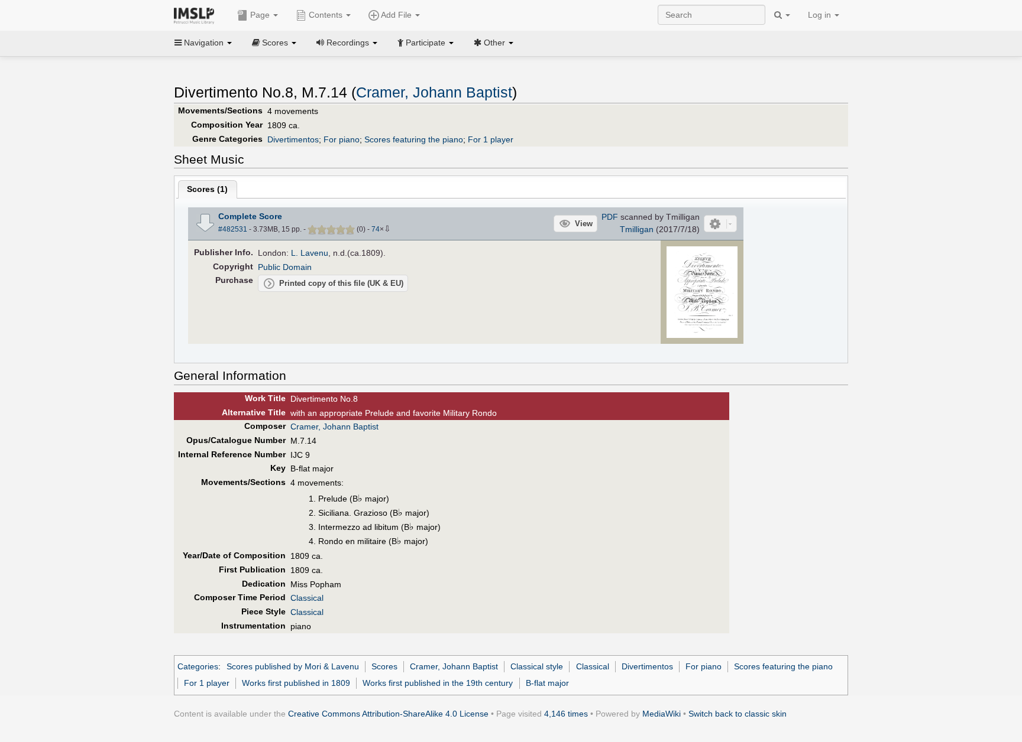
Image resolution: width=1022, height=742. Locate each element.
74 (375, 229)
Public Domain (285, 267)
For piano (342, 139)
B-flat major (547, 683)
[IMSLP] (196, 15)
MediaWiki (661, 713)
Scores (384, 666)
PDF (609, 217)
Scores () (207, 189)
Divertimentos (293, 139)
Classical (307, 598)
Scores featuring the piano (413, 139)
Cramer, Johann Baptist (434, 92)
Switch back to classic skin (737, 713)
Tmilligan (637, 229)
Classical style (536, 666)
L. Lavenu (309, 253)
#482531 (232, 229)
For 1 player (490, 139)
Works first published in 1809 (296, 683)
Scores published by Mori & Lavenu (293, 666)
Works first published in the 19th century (438, 683)
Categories (197, 666)
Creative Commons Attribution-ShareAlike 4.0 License (388, 713)
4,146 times (566, 713)
